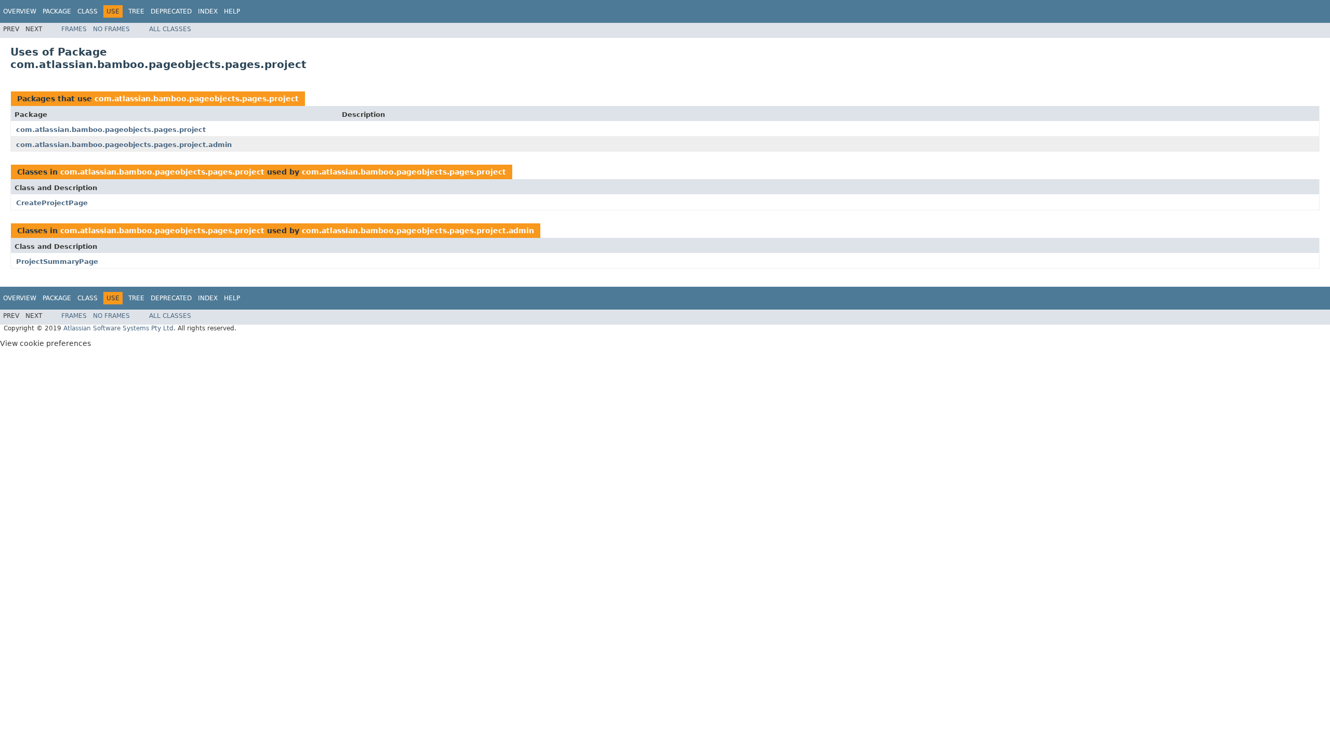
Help (232, 11)
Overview (19, 11)
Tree (136, 11)
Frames (74, 29)
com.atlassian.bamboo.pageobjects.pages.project (197, 99)
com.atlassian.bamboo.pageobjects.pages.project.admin (124, 145)
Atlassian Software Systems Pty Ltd (118, 328)
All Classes (170, 29)
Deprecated (171, 11)
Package (57, 11)
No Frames (111, 29)
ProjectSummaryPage (57, 261)
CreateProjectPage (52, 203)
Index (208, 11)
